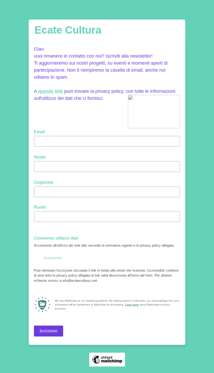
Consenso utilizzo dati (57, 238)
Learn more (132, 304)
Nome (41, 157)
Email (41, 131)
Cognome (45, 182)
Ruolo (40, 207)
